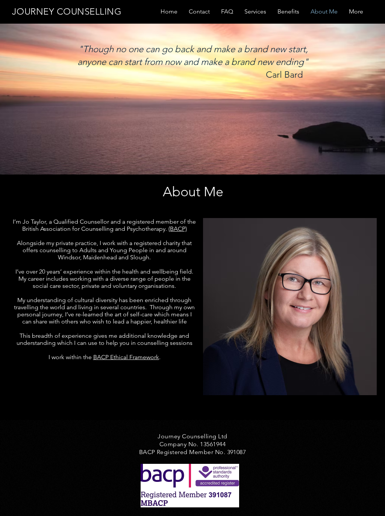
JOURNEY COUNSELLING (66, 11)
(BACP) (177, 228)
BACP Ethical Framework (126, 357)
